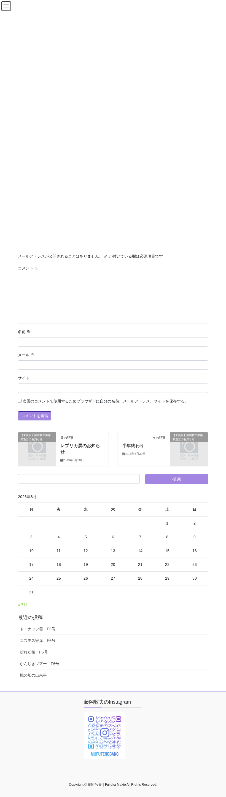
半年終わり (133, 445)
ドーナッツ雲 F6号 (37, 629)
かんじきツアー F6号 (39, 663)
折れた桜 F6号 (34, 652)
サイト (23, 378)
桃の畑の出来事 (33, 675)
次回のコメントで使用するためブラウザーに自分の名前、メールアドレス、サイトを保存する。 (106, 401)
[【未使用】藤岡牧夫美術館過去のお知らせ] (37, 443)
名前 (24, 331)
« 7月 (22, 605)
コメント (28, 268)
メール (26, 355)
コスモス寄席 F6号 (37, 640)
